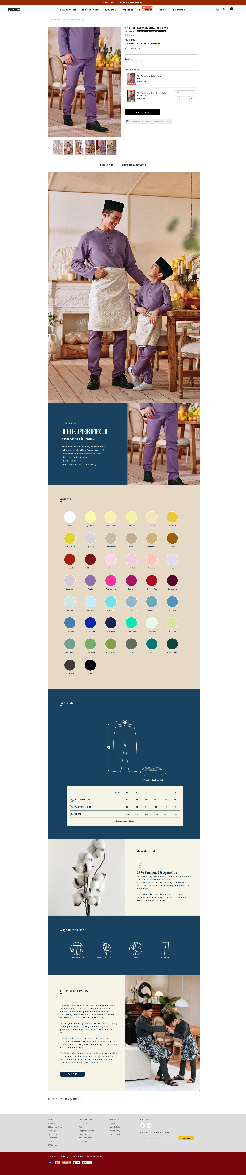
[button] (130, 35)
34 (146, 807)
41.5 (127, 814)
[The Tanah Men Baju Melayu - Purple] (131, 79)
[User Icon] (224, 9)
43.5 (165, 814)
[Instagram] (149, 1125)
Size (133, 48)
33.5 (156, 800)
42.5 (146, 814)
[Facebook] (142, 1125)
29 (127, 807)
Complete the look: (132, 69)
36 (166, 800)
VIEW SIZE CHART (136, 49)
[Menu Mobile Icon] (236, 9)
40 (166, 807)
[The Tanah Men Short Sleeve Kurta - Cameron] (131, 96)
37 (156, 807)
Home (50, 19)
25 (127, 800)
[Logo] (23, 9)
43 (175, 807)
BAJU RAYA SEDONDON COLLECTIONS (123, 2)
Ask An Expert (74, 1099)
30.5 (146, 800)
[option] (84, 82)
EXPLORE (72, 1074)
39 (175, 800)
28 (137, 800)
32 (137, 807)
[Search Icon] (217, 9)
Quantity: (128, 59)
